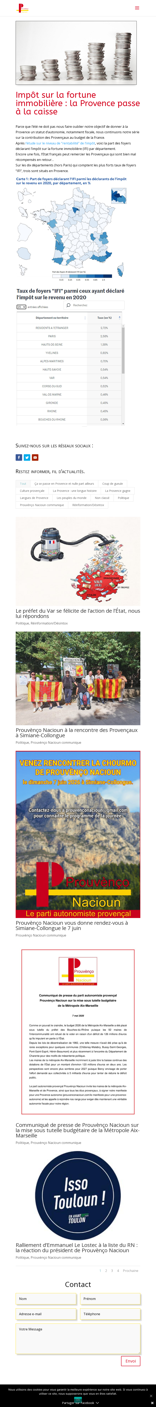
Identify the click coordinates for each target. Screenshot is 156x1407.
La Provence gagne (117, 491)
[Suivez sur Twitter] (27, 457)
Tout (23, 484)
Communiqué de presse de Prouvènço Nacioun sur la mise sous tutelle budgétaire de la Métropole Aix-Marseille (78, 1130)
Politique (123, 498)
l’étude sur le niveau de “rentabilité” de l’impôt (60, 143)
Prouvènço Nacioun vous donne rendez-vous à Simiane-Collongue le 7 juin (72, 925)
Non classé (102, 498)
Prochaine (130, 1270)
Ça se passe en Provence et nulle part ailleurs (64, 484)
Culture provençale (32, 491)
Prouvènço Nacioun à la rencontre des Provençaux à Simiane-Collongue (77, 732)
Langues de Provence (34, 498)
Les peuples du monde (72, 498)
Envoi (131, 1361)
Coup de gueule (112, 484)
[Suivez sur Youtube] (35, 457)
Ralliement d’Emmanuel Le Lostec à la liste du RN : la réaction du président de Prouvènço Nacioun (77, 1247)
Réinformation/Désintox (88, 505)
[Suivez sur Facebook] (19, 457)
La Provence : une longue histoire (75, 491)
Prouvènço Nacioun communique (42, 505)
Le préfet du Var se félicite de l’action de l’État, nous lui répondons (78, 613)
